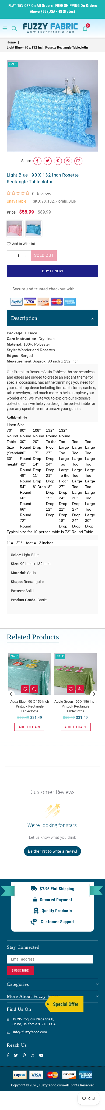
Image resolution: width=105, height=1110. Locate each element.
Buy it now (52, 271)
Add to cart (30, 727)
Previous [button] (11, 694)
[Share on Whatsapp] (68, 161)
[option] (52, 106)
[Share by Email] (78, 161)
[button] (15, 229)
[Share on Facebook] (37, 161)
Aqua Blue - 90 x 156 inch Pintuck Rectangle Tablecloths (29, 706)
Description (24, 318)
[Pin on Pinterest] (58, 161)
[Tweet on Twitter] (48, 161)
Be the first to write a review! (52, 851)
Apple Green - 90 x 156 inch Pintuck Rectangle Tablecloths (75, 706)
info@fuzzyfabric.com (30, 1032)
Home (11, 42)
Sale (12, 64)
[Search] (14, 28)
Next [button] (94, 694)
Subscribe (20, 970)
